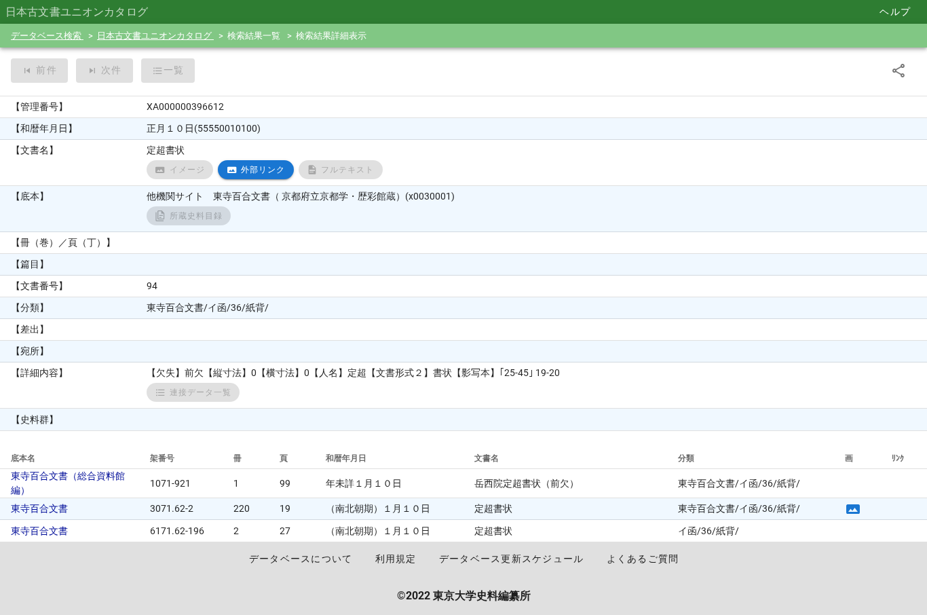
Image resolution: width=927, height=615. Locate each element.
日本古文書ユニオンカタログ (155, 36)
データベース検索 (47, 36)
